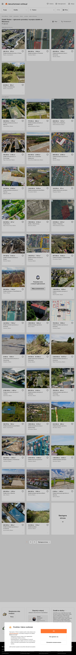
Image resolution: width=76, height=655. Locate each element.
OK (54, 631)
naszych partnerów (13, 633)
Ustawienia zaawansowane (53, 642)
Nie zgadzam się (53, 636)
